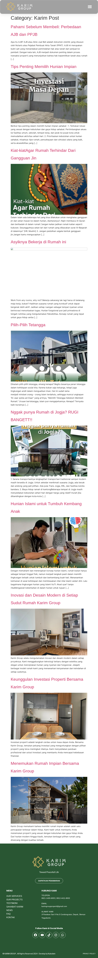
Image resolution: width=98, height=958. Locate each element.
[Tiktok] (49, 935)
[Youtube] (42, 935)
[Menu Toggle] (90, 7)
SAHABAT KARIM (14, 907)
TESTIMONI (11, 903)
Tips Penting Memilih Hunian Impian (43, 66)
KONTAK (10, 917)
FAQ (8, 914)
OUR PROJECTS (14, 900)
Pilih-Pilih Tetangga (28, 325)
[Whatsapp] (62, 935)
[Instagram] (56, 935)
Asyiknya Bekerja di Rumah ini (38, 242)
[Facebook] (35, 935)
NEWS (9, 910)
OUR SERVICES (14, 896)
